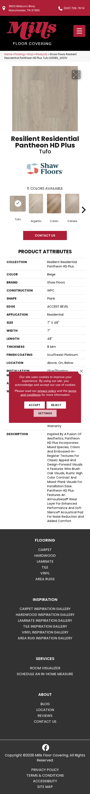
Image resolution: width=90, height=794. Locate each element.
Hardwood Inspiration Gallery (45, 614)
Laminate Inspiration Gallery (45, 620)
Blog (45, 703)
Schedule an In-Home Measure (45, 673)
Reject (56, 405)
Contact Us (45, 235)
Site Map (45, 787)
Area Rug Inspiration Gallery (45, 638)
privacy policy (47, 390)
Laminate (45, 561)
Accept (34, 405)
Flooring (19, 54)
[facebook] (45, 748)
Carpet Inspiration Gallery (45, 608)
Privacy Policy (45, 770)
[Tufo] (18, 204)
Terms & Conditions (45, 775)
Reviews (45, 715)
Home (8, 54)
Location (45, 709)
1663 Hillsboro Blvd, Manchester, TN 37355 (24, 8)
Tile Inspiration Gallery (45, 626)
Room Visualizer (45, 668)
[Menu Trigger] (79, 31)
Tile (45, 567)
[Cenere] (72, 203)
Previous (6, 203)
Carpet (45, 549)
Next (83, 203)
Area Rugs (45, 579)
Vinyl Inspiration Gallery (45, 632)
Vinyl (30, 54)
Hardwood (45, 555)
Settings (45, 413)
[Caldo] (54, 203)
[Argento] (36, 203)
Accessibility (45, 781)
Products (41, 54)
